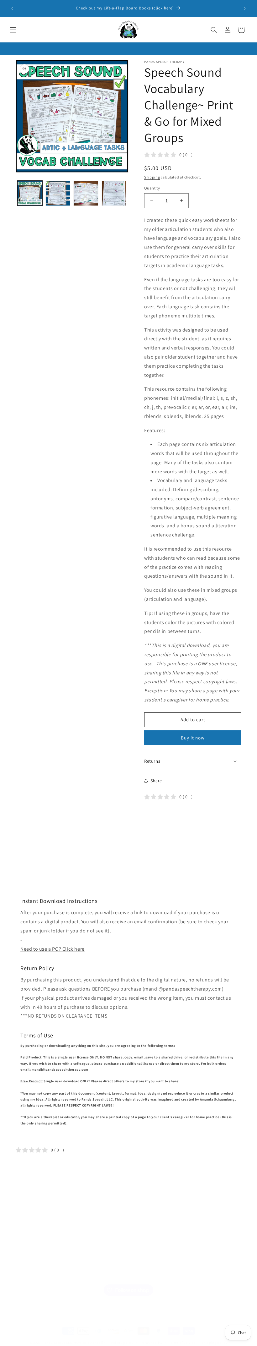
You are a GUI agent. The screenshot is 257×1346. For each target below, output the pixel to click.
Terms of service (182, 1342)
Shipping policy (215, 1342)
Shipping (152, 177)
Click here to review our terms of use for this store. (213, 1216)
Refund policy (122, 1342)
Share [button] (156, 780)
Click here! (142, 1236)
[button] (13, 30)
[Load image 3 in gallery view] (85, 193)
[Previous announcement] (12, 8)
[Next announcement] (245, 8)
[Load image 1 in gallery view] (29, 193)
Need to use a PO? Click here (52, 949)
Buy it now (193, 738)
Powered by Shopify (89, 1342)
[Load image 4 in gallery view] (114, 193)
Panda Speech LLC (57, 1342)
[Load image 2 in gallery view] (58, 193)
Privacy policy (151, 1342)
